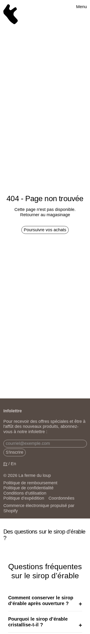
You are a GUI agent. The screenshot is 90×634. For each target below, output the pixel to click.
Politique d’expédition (23, 498)
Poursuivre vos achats (45, 229)
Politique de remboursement (30, 482)
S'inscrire (14, 452)
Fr (5, 463)
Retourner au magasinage (45, 214)
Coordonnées (61, 498)
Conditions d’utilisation (24, 493)
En (13, 463)
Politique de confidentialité (28, 487)
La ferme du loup (34, 475)
